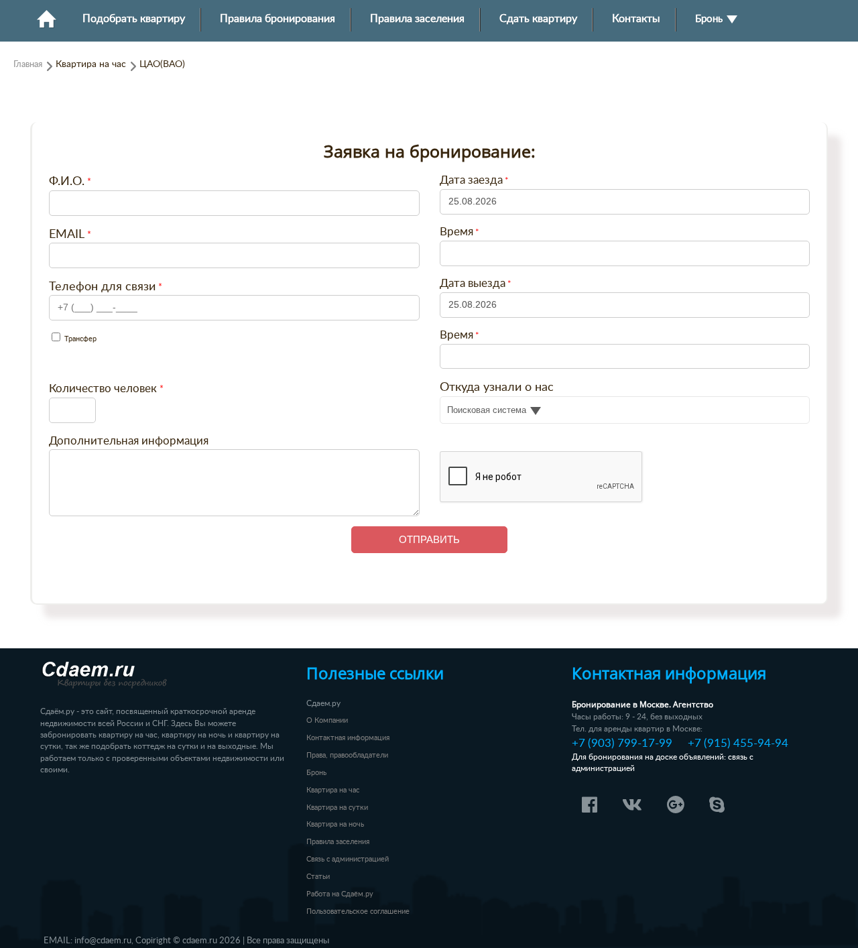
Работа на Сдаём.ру (339, 894)
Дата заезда (471, 180)
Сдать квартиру (538, 19)
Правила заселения (417, 19)
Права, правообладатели (347, 755)
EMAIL (66, 234)
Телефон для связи (102, 286)
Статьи (318, 876)
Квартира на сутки (337, 807)
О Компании (327, 720)
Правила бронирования (277, 19)
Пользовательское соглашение (358, 911)
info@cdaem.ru (102, 941)
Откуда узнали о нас (497, 387)
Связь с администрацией (347, 859)
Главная (27, 64)
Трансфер (79, 339)
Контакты (636, 19)
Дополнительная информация (128, 441)
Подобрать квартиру (133, 19)
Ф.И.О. (66, 181)
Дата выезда (472, 283)
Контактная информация (347, 738)
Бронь (710, 19)
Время (456, 232)
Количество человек (103, 388)
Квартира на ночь (335, 824)
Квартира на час (332, 790)
